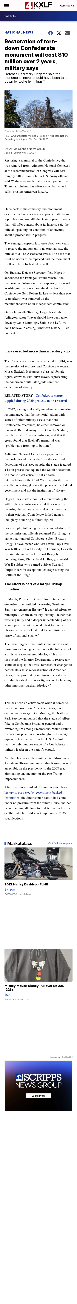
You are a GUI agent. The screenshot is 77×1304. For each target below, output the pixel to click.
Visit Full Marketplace (60, 843)
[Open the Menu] (6, 5)
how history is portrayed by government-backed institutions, (35, 792)
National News (18, 32)
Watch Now (66, 6)
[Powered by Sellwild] (67, 1057)
